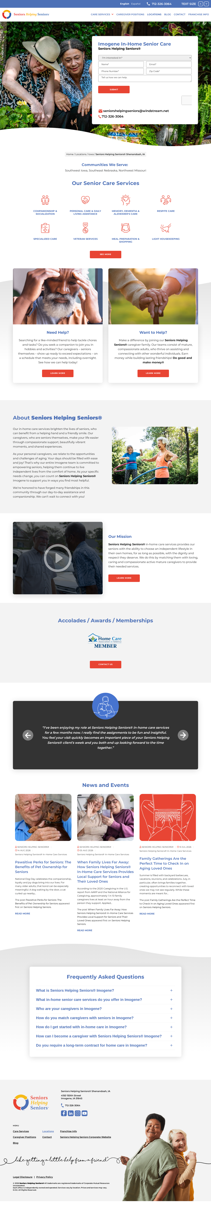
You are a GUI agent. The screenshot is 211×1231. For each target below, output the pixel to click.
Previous (28, 732)
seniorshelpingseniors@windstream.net (136, 111)
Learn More (57, 373)
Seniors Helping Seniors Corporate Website (85, 1132)
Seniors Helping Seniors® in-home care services (41, 849)
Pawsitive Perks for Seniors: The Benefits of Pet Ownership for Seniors (43, 862)
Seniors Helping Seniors (37, 902)
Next (183, 732)
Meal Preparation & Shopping (126, 240)
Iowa (91, 154)
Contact (179, 14)
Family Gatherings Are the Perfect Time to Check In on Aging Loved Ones (164, 858)
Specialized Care (45, 239)
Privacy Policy (44, 1172)
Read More (22, 908)
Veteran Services (85, 239)
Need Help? (58, 332)
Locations (154, 14)
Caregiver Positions (130, 14)
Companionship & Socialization (45, 212)
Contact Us (105, 664)
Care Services (100, 14)
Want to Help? (153, 332)
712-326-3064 (162, 4)
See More (105, 254)
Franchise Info (198, 14)
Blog (167, 14)
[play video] (58, 558)
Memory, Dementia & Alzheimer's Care (126, 212)
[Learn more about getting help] (58, 296)
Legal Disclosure (22, 1172)
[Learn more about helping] (153, 296)
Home (69, 154)
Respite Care (166, 211)
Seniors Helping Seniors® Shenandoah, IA (85, 1090)
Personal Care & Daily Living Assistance (85, 212)
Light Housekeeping (166, 239)
